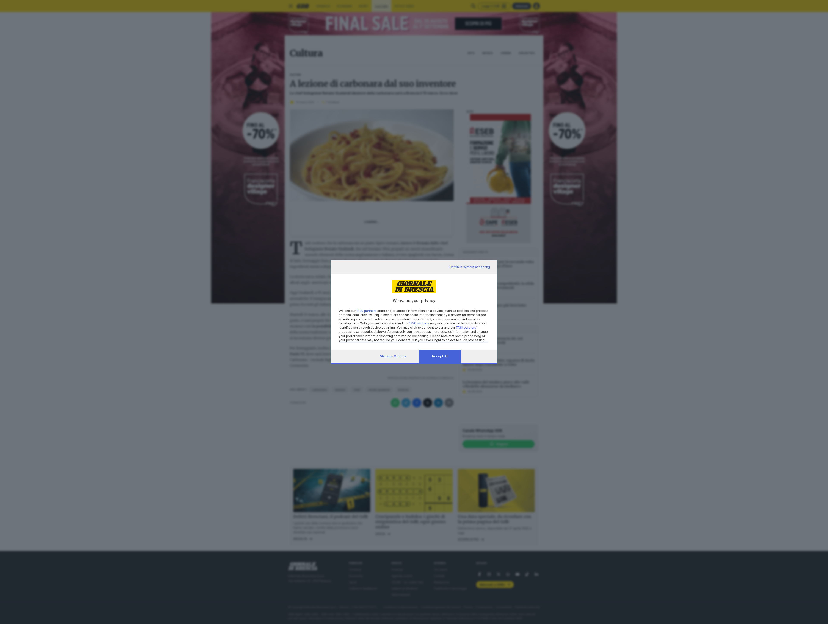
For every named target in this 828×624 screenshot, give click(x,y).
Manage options (393, 356)
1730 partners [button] (366, 311)
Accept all (439, 356)
